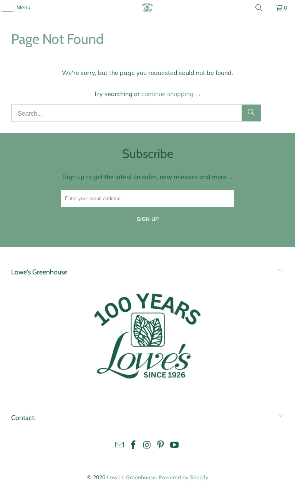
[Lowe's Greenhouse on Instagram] (147, 446)
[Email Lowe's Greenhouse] (120, 446)
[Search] (259, 7)
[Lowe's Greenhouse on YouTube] (175, 446)
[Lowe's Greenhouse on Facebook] (133, 446)
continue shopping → (171, 94)
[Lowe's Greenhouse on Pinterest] (161, 446)
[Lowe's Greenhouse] (147, 7)
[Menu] (4, 7)
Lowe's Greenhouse (131, 477)
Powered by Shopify (183, 477)
